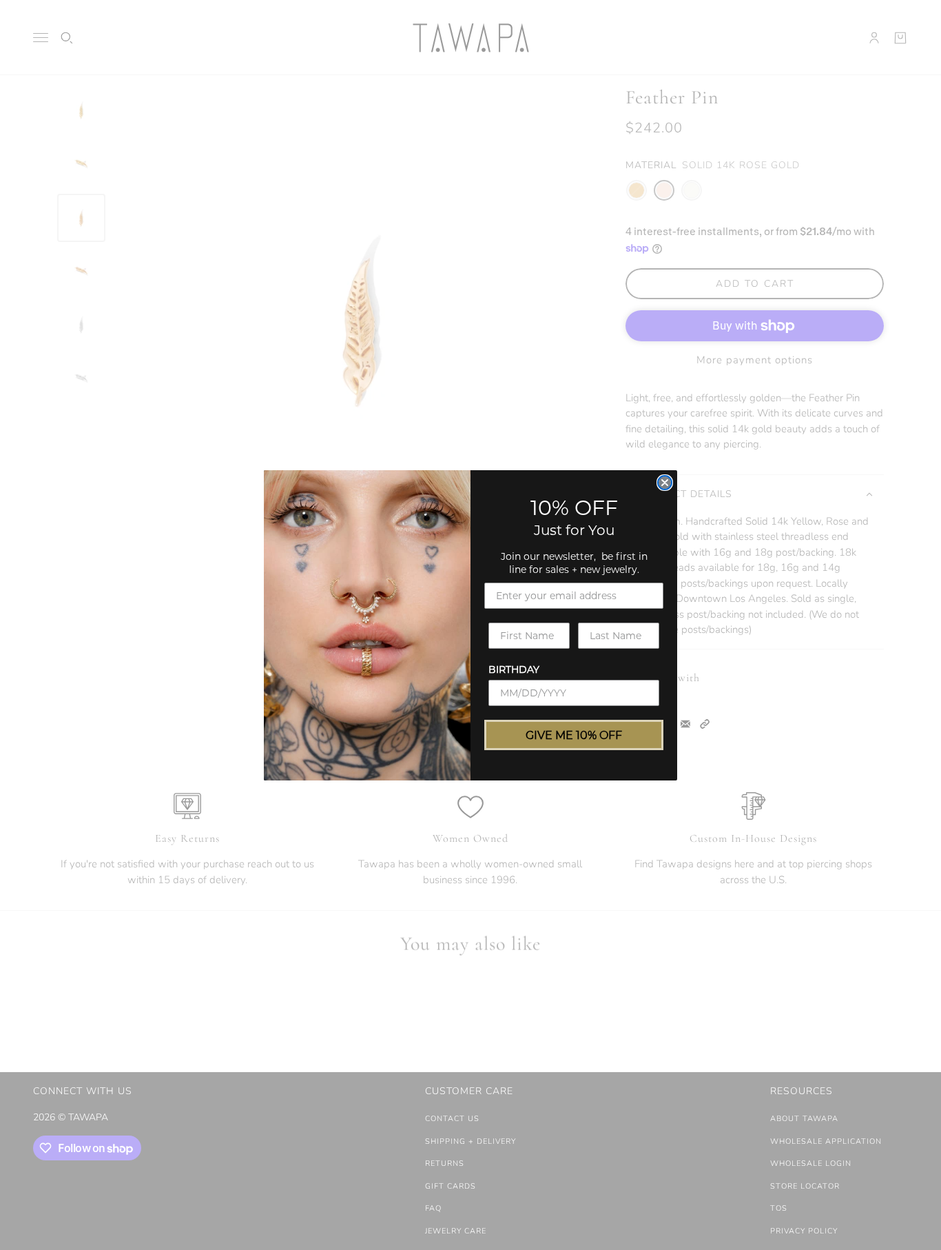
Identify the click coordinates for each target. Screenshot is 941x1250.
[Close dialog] (665, 483)
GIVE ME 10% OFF (574, 734)
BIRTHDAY (513, 669)
